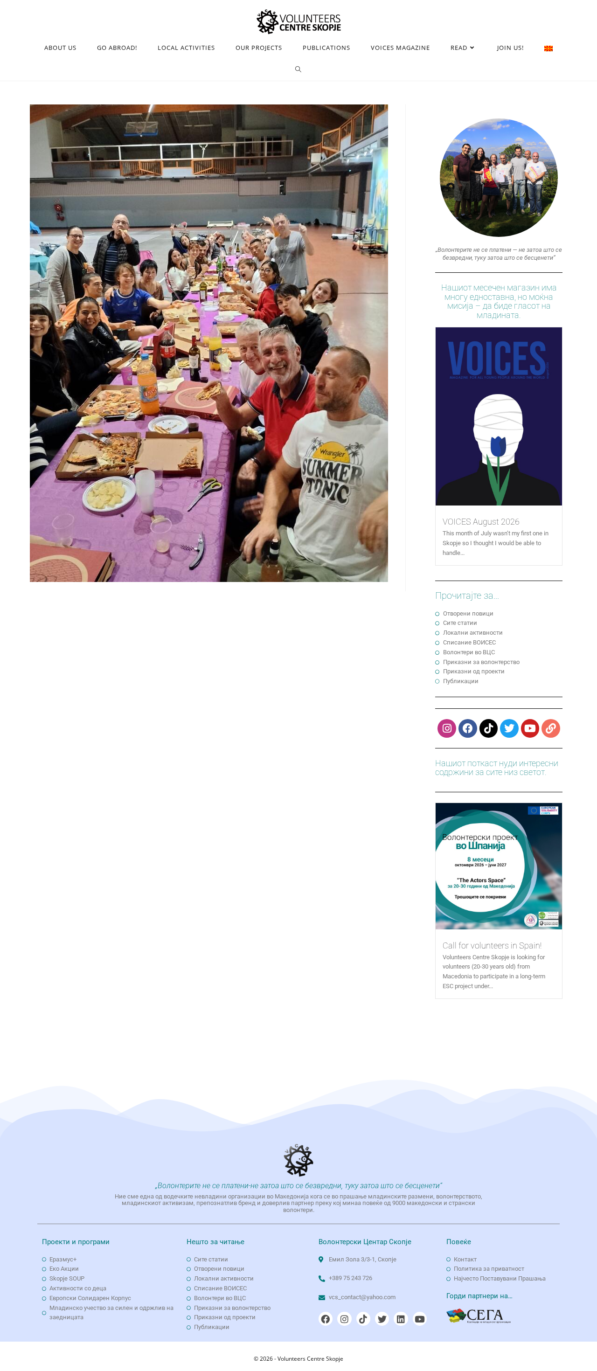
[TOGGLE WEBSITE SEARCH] (298, 70)
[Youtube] (530, 728)
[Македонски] (548, 48)
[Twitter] (509, 728)
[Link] (550, 728)
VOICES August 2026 (481, 521)
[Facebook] (467, 728)
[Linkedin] (401, 1319)
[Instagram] (446, 728)
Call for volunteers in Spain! (492, 945)
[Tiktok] (488, 728)
